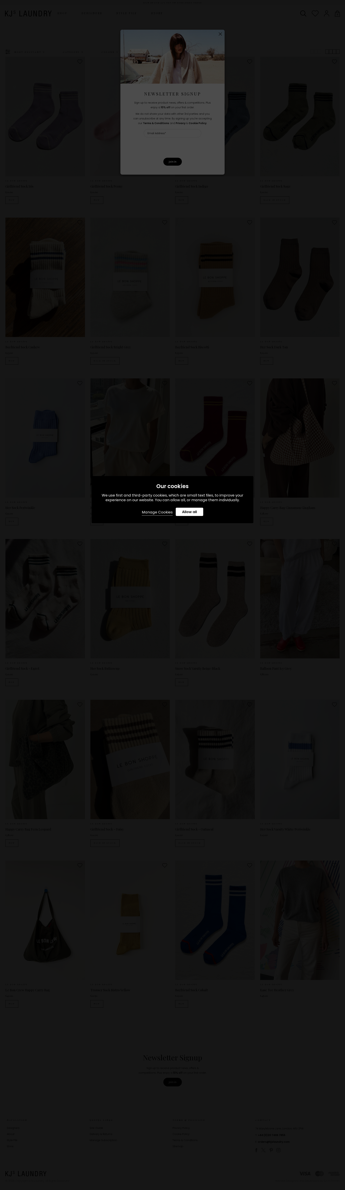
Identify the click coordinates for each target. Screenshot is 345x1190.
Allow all (189, 511)
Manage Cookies (157, 512)
